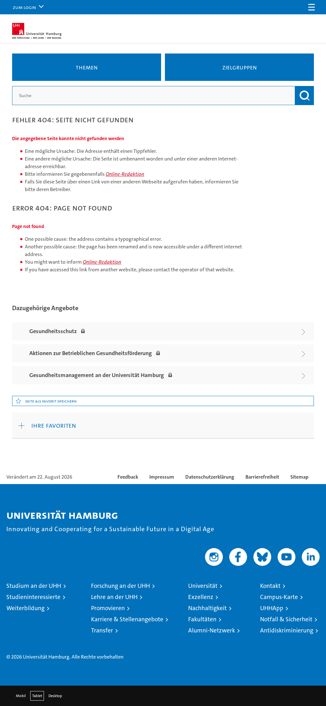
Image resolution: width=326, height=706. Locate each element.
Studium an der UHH (33, 586)
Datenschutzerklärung (209, 477)
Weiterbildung (25, 608)
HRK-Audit (283, 641)
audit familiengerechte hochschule (238, 643)
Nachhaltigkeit (207, 608)
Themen (87, 67)
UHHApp (271, 608)
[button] (311, 7)
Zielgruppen (239, 67)
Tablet (37, 695)
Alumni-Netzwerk (211, 630)
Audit (259, 637)
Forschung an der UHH (120, 586)
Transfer (102, 630)
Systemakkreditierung (310, 643)
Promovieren (108, 608)
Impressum (161, 477)
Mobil (21, 695)
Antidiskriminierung (286, 630)
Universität (202, 586)
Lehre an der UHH (114, 597)
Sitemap (299, 477)
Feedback (127, 477)
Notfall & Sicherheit (286, 619)
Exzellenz (200, 597)
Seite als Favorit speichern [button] (51, 401)
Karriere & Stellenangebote (127, 619)
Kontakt (270, 586)
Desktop (55, 695)
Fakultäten (202, 619)
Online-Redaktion (125, 174)
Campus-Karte (279, 597)
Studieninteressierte (33, 597)
